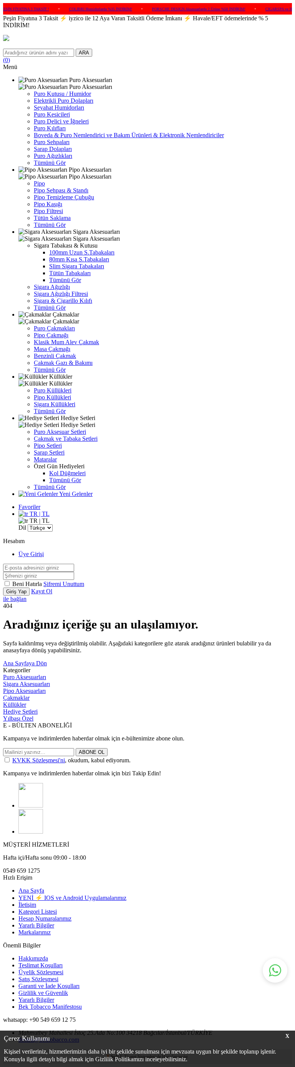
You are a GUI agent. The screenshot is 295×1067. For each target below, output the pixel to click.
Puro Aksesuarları (24, 677)
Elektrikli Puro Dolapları (63, 100)
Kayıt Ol (41, 591)
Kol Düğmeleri (67, 473)
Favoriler (29, 507)
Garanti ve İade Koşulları (49, 986)
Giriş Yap (16, 591)
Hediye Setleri (20, 711)
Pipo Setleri (48, 445)
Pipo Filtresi (48, 211)
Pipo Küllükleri (52, 397)
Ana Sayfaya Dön (25, 663)
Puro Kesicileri (52, 114)
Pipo (39, 183)
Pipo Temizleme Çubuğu (64, 197)
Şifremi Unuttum (63, 584)
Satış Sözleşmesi (38, 979)
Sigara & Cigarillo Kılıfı (63, 300)
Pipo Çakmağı (51, 335)
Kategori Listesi (37, 911)
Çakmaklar (16, 697)
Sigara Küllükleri (54, 404)
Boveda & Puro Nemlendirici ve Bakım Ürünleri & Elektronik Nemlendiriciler (129, 135)
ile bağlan (15, 599)
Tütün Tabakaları (70, 273)
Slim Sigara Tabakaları (76, 266)
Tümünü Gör (50, 162)
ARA (84, 53)
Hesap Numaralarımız (44, 918)
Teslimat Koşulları (40, 965)
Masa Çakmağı (52, 349)
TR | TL (39, 514)
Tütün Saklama (52, 218)
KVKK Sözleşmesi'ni (38, 760)
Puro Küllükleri (52, 390)
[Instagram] (30, 805)
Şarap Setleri (49, 452)
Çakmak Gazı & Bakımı (63, 362)
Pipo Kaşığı (48, 204)
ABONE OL (91, 752)
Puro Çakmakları (54, 328)
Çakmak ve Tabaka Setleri (66, 438)
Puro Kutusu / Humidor (62, 93)
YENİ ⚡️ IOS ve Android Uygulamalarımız (72, 898)
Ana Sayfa (31, 890)
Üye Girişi (31, 554)
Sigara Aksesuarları (26, 684)
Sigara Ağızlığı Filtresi (61, 294)
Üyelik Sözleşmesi (40, 972)
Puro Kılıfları (50, 128)
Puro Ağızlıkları (53, 156)
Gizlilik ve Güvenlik (43, 993)
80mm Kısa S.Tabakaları (79, 259)
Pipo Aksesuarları (24, 691)
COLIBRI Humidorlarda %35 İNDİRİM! (91, 9)
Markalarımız (34, 932)
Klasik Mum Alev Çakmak (66, 342)
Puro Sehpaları (52, 142)
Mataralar (45, 459)
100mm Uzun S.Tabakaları (81, 252)
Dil (22, 527)
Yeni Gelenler (75, 494)
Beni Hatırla (27, 584)
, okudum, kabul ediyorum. (71, 760)
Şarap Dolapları (53, 149)
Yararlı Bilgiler (36, 925)
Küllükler (14, 704)
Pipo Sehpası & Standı (61, 190)
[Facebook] (30, 831)
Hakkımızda (33, 958)
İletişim (27, 904)
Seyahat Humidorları (59, 107)
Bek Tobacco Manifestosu (50, 1006)
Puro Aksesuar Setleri (60, 431)
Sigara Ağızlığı (52, 287)
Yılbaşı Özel (18, 718)
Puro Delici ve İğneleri (61, 121)
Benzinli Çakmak (55, 356)
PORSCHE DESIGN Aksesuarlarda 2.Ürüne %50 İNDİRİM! (189, 9)
